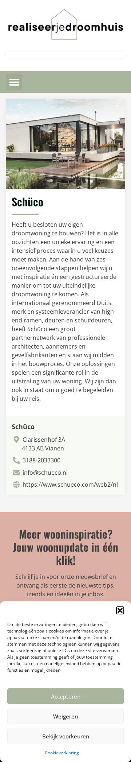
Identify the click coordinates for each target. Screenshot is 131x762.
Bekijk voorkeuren (65, 736)
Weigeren (65, 716)
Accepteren (65, 696)
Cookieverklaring (62, 753)
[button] (120, 610)
